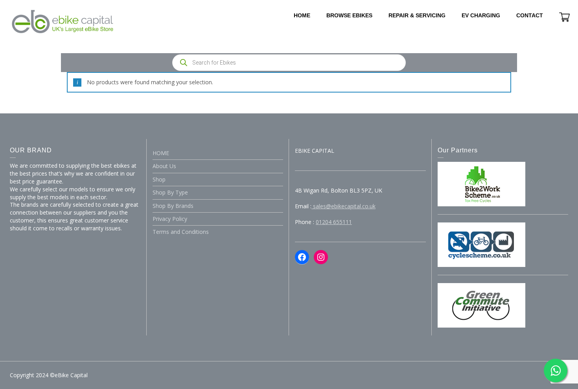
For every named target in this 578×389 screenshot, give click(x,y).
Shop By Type (170, 192)
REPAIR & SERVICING (416, 15)
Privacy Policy (170, 218)
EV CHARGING (481, 15)
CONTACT (529, 15)
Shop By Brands (173, 205)
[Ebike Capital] (63, 21)
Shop (159, 179)
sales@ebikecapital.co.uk (343, 206)
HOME (302, 15)
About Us (164, 166)
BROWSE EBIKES (349, 15)
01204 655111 (334, 222)
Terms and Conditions (181, 231)
